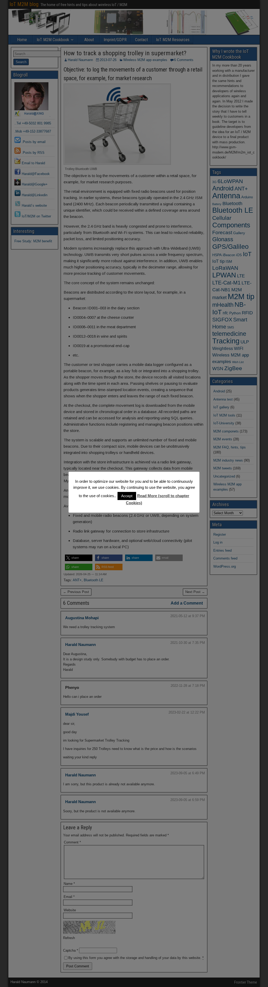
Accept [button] (126, 496)
